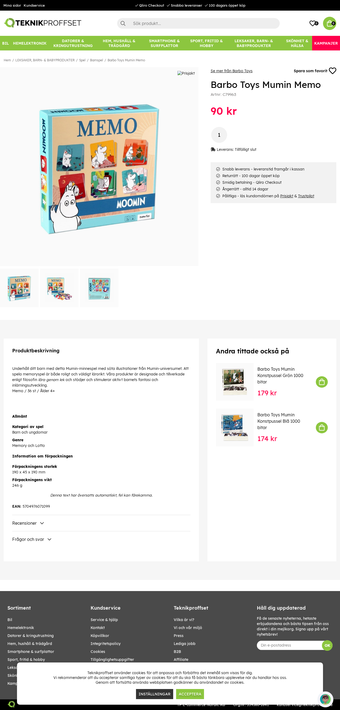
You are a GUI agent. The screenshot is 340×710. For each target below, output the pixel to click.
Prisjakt (286, 196)
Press (179, 635)
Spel (82, 60)
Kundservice (34, 5)
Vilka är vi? (184, 619)
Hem (7, 60)
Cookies (98, 651)
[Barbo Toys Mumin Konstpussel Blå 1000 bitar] (238, 427)
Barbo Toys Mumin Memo (126, 60)
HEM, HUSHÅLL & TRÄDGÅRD (29, 643)
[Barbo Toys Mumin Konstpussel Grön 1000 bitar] (238, 382)
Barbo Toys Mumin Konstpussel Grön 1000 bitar (280, 375)
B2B (177, 651)
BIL (9, 619)
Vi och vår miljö (188, 627)
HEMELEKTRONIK (20, 627)
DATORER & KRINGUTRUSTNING (30, 635)
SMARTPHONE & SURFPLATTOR (30, 651)
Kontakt (98, 627)
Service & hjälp (104, 619)
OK (327, 645)
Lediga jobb (185, 643)
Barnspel (96, 60)
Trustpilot (306, 196)
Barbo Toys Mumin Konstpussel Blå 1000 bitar (278, 421)
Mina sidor (12, 5)
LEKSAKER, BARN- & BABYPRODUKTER (45, 60)
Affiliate (181, 659)
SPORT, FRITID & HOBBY (26, 659)
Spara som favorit (310, 71)
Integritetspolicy (106, 643)
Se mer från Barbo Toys (232, 71)
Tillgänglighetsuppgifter (112, 659)
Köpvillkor (100, 635)
